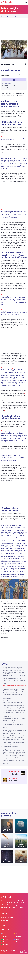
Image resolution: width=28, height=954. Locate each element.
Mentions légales (5, 920)
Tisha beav (5, 757)
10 (15, 396)
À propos (3, 923)
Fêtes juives (15, 16)
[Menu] (26, 2)
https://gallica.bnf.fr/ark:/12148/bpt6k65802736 (14, 685)
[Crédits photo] (25, 42)
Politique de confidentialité (8, 917)
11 (4, 410)
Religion (7, 16)
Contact (3, 925)
